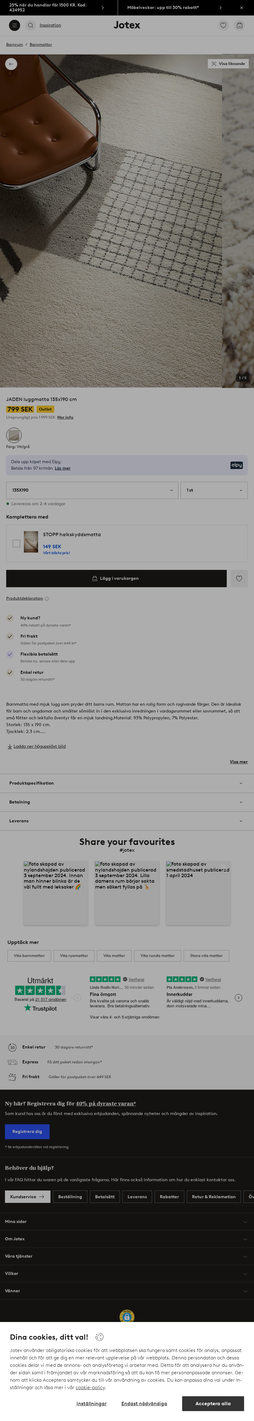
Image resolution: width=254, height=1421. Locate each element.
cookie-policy (90, 1387)
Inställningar (92, 1403)
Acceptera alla (213, 1403)
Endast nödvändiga (144, 1403)
